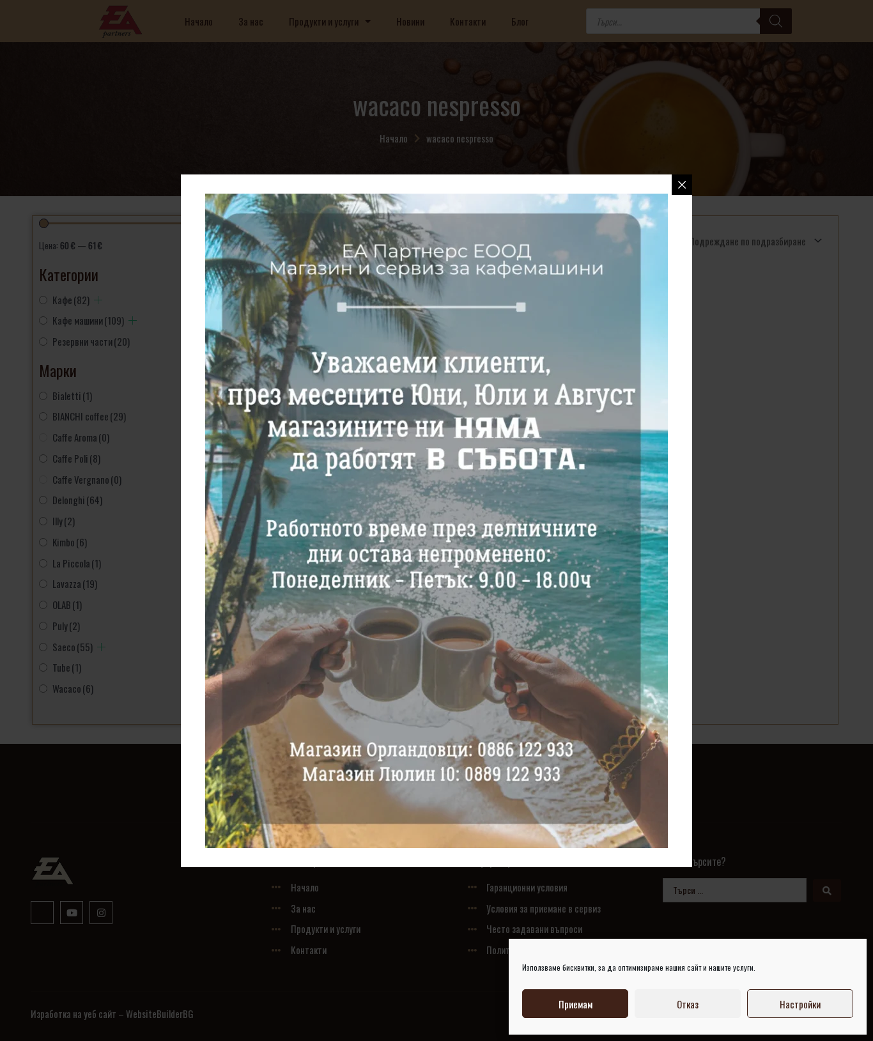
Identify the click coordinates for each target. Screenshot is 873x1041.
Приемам (575, 1004)
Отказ (688, 1004)
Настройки (800, 1004)
